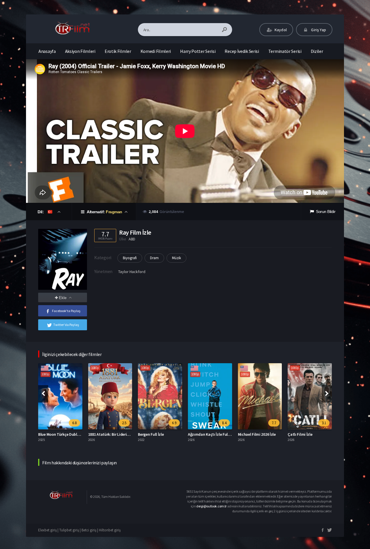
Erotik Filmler (118, 51)
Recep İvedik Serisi (242, 51)
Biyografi (130, 257)
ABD (132, 239)
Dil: (41, 211)
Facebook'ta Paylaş (66, 311)
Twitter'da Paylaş (66, 324)
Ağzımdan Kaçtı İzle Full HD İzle (214, 434)
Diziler (317, 51)
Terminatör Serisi (284, 51)
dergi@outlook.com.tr (211, 506)
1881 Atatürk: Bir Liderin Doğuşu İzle (118, 434)
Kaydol (280, 29)
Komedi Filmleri (155, 51)
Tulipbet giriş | (70, 530)
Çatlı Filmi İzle (300, 434)
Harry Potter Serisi (197, 51)
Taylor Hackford (131, 271)
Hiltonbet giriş (110, 530)
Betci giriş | (90, 530)
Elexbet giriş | (48, 530)
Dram (154, 257)
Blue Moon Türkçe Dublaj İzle (62, 434)
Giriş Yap (318, 29)
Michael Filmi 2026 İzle (257, 434)
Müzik (176, 257)
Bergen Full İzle (151, 434)
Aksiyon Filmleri (80, 51)
